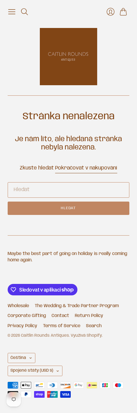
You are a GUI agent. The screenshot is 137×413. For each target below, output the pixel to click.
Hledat (68, 208)
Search (94, 326)
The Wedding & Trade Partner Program (77, 306)
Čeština (18, 358)
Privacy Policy (22, 326)
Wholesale (18, 306)
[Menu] (11, 11)
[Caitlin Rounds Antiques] (68, 56)
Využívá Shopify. (87, 336)
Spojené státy (32, 370)
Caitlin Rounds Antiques (45, 336)
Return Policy (89, 315)
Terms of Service (61, 326)
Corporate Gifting (27, 315)
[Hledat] (24, 12)
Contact (60, 315)
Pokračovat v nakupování (86, 168)
